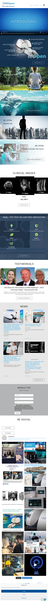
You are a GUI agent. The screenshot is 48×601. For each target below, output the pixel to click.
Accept (24, 591)
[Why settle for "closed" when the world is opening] (13, 475)
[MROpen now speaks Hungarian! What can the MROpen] (13, 520)
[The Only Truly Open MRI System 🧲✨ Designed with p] (35, 565)
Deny (24, 594)
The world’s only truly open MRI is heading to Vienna (32, 316)
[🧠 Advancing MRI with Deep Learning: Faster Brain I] (35, 453)
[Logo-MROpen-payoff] (8, 1)
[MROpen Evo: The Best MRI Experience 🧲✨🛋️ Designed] (35, 542)
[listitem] (8, 45)
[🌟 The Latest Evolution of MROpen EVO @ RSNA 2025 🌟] (35, 520)
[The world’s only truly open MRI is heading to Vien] (35, 475)
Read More (6, 338)
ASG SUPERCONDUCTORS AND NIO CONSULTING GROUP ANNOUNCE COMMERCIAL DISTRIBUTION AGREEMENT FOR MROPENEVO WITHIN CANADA (11, 316)
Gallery (15, 316)
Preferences (24, 598)
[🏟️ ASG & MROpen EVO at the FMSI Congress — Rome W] (13, 453)
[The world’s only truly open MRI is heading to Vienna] (35, 316)
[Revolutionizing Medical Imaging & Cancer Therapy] (13, 497)
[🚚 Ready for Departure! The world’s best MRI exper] (13, 565)
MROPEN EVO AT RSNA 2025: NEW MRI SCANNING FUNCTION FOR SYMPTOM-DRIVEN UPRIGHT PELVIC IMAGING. (11, 348)
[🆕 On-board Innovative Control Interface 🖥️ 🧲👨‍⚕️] (35, 497)
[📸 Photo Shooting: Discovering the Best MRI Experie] (13, 542)
